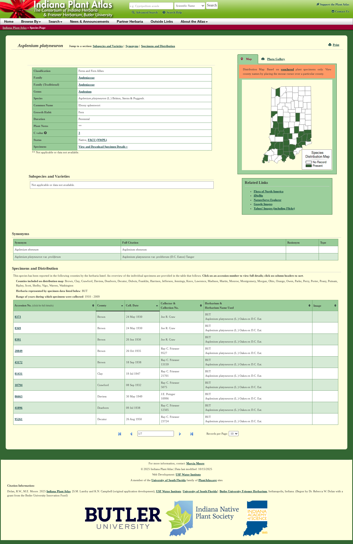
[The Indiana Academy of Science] (255, 517)
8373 (18, 316)
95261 (18, 419)
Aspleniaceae (87, 77)
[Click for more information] (45, 132)
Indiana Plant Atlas (15, 27)
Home (8, 22)
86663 (18, 396)
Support (334, 4)
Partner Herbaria (130, 22)
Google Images (263, 204)
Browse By (29, 22)
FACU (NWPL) (97, 139)
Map (249, 59)
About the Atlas (193, 22)
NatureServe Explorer (267, 199)
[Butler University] (123, 517)
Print (336, 44)
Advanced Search (147, 12)
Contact (341, 11)
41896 (18, 407)
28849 (18, 350)
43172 (18, 362)
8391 (18, 339)
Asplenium (85, 91)
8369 (18, 328)
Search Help (174, 12)
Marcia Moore (195, 463)
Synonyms (132, 46)
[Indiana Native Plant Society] (202, 517)
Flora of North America (268, 191)
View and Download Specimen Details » (103, 146)
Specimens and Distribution (158, 46)
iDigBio (258, 195)
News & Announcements (89, 22)
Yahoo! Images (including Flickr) (274, 208)
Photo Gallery (276, 59)
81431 (18, 373)
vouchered (287, 69)
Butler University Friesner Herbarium (243, 491)
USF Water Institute (188, 474)
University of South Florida (168, 480)
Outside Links (162, 22)
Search (54, 22)
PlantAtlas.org (207, 480)
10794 (18, 385)
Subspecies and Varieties (108, 46)
